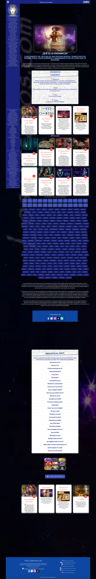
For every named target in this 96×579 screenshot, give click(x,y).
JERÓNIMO (32, 246)
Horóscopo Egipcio (13, 180)
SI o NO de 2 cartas (13, 40)
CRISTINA (85, 223)
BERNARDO (32, 220)
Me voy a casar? (55, 411)
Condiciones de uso (36, 565)
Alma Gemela (13, 167)
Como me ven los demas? (55, 450)
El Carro (13, 134)
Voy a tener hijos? (55, 423)
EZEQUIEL (71, 232)
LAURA (31, 249)
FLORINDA (84, 235)
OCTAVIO (43, 263)
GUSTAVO (54, 240)
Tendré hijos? (55, 405)
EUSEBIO (53, 232)
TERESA (47, 274)
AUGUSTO (39, 217)
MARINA (80, 254)
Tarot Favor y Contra (12, 36)
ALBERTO (83, 209)
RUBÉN (80, 269)
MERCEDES (83, 257)
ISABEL (49, 243)
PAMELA (25, 266)
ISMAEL (68, 243)
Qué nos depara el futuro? (55, 429)
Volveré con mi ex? (55, 396)
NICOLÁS (73, 260)
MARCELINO (39, 254)
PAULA (44, 266)
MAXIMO (63, 257)
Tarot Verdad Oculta (12, 30)
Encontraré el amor (55, 380)
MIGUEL (25, 260)
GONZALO (84, 237)
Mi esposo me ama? (55, 414)
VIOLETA (41, 277)
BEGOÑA (72, 217)
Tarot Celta (12, 29)
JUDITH (72, 246)
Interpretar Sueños (13, 116)
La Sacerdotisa (13, 128)
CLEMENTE (62, 223)
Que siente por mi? (55, 362)
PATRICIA (38, 266)
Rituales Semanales (13, 64)
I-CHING (80, 499)
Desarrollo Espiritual (12, 28)
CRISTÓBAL (25, 226)
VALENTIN (59, 274)
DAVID (37, 226)
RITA (44, 269)
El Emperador (13, 130)
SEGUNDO (43, 272)
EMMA (46, 229)
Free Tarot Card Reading (68, 572)
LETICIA (78, 249)
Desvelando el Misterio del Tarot (46, 182)
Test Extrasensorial (13, 183)
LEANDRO (43, 249)
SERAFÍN (50, 272)
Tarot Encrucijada (13, 31)
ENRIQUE (61, 229)
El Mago (13, 127)
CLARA (49, 223)
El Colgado (13, 139)
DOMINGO (61, 226)
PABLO (78, 263)
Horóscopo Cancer (13, 156)
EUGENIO (39, 232)
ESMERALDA (75, 229)
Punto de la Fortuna (13, 56)
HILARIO (67, 240)
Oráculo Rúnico (12, 49)
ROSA (61, 269)
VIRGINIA (55, 277)
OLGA (55, 263)
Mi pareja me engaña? (55, 420)
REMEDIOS (31, 269)
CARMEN (85, 220)
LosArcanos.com (52, 577)
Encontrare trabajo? (55, 426)
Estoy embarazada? (55, 371)
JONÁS (51, 246)
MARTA (25, 257)
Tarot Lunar (12, 33)
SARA (37, 272)
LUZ (72, 252)
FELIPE (40, 235)
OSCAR (66, 263)
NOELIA (85, 260)
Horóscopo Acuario (13, 164)
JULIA (78, 246)
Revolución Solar (13, 44)
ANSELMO (78, 215)
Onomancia (46, 487)
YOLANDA (62, 277)
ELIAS (86, 226)
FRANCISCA (26, 237)
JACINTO (79, 243)
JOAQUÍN (45, 246)
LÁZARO (37, 249)
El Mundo (13, 149)
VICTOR (86, 274)
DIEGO (48, 226)
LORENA (30, 252)
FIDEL (63, 235)
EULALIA (46, 232)
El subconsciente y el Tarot (29, 158)
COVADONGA (78, 223)
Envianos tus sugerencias (67, 566)
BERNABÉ (25, 220)
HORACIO (73, 240)
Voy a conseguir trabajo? (55, 389)
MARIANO (74, 254)
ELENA (81, 226)
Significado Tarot (13, 110)
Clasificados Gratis (13, 118)
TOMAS (53, 274)
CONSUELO (70, 223)
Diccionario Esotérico (13, 115)
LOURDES (43, 252)
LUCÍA (54, 252)
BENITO (84, 217)
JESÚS (39, 246)
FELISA (45, 235)
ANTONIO (85, 215)
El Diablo (13, 143)
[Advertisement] (12, 88)
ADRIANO (63, 209)
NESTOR (66, 260)
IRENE (38, 243)
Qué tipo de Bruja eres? (13, 120)
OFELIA (49, 263)
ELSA (35, 229)
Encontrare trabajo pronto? (55, 402)
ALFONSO (40, 212)
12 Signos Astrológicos (13, 169)
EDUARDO (69, 226)
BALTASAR (52, 217)
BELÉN (78, 217)
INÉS (25, 243)
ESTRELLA (32, 232)
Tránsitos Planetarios (12, 45)
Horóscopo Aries (13, 153)
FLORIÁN (78, 235)
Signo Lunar (13, 53)
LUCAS (49, 252)
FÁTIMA (77, 232)
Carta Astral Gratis (13, 43)
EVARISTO (64, 232)
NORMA (31, 263)
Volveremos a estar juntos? (55, 383)
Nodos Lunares (13, 57)
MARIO (86, 254)
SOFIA (74, 272)
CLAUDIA (55, 223)
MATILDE (49, 257)
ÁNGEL (71, 215)
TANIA (35, 274)
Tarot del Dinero (12, 32)
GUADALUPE (38, 240)
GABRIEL (47, 237)
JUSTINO (84, 246)
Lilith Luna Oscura (13, 54)
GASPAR (53, 237)
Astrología (13, 111)
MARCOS (54, 254)
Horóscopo (12, 152)
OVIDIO (72, 263)
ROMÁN (56, 269)
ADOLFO (44, 209)
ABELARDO (32, 209)
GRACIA (24, 240)
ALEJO (34, 212)
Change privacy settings (33, 567)
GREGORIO (30, 240)
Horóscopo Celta (13, 122)
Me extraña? (55, 377)
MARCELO (47, 254)
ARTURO (32, 217)
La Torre (13, 144)
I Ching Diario (13, 59)
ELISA (25, 229)
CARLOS (78, 220)
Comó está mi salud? (55, 417)
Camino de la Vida (13, 121)
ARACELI (26, 217)
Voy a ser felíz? (55, 432)
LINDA (24, 252)
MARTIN (31, 257)
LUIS (67, 252)
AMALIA (25, 215)
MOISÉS (46, 260)
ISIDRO (62, 243)
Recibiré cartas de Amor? (55, 438)
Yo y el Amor (55, 374)
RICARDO (38, 269)
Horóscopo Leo (12, 157)
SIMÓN (61, 272)
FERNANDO (57, 235)
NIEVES (79, 260)
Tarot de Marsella (13, 174)
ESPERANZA (83, 229)
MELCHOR (70, 257)
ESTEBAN (26, 232)
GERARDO (65, 237)
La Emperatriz (13, 129)
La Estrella (13, 145)
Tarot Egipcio (13, 175)
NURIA (37, 263)
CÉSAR (44, 223)
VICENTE (80, 274)
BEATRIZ (66, 217)
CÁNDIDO (65, 220)
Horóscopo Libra (13, 159)
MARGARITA (61, 254)
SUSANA (29, 274)
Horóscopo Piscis (13, 165)
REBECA (24, 269)
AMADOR (83, 212)
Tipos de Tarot (13, 62)
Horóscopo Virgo (13, 158)
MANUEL (32, 254)
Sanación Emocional (12, 26)
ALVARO (77, 212)
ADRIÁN (50, 209)
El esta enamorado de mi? (55, 368)
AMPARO (49, 215)
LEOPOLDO (71, 249)
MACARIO (85, 252)
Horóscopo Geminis (13, 155)
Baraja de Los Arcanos (13, 125)
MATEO (37, 257)
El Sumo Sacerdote (13, 131)
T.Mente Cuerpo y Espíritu (12, 42)
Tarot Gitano (13, 41)
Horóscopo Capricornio (13, 163)
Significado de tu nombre (12, 117)
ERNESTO (68, 229)
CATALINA (24, 223)
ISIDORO (56, 243)
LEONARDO (50, 249)
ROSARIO (74, 269)
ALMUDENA (70, 212)
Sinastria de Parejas (13, 47)
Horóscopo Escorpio (12, 160)
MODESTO (39, 260)
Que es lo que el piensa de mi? (55, 393)
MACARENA (77, 252)
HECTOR (60, 240)
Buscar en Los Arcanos (68, 560)
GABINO (41, 237)
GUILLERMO (47, 240)
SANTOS (32, 272)
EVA (58, 232)
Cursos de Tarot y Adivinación (13, 177)
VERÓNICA (72, 274)
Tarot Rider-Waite (13, 173)
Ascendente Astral (13, 52)
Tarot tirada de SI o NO (13, 39)
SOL (79, 272)
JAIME (85, 243)
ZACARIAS (68, 277)
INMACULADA (31, 243)
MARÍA (67, 254)
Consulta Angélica (13, 51)
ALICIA (53, 212)
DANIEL (32, 226)
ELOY (30, 229)
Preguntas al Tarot (54, 353)
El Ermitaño (12, 136)
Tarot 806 (13, 186)
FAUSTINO (84, 232)
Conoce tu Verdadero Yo (13, 20)
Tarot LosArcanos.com (33, 561)
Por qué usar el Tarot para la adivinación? (46, 154)
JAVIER (26, 246)
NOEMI (25, 263)
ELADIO (75, 226)
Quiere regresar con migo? (55, 447)
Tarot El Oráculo (12, 21)
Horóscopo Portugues (13, 166)
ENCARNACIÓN (53, 229)
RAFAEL (73, 266)
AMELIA (43, 215)
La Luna (13, 146)
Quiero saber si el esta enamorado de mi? (55, 444)
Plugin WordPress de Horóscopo (68, 570)
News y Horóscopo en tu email (67, 562)
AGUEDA (70, 209)
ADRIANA (57, 209)
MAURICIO (56, 257)
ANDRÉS (66, 215)
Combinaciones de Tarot (13, 61)
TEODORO (41, 274)
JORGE (56, 246)
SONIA (23, 274)
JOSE (62, 246)
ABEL (26, 209)
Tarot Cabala (13, 38)
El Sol (13, 147)
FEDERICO (25, 235)
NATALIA (60, 260)
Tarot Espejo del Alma (13, 23)
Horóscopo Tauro (13, 154)
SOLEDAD (85, 272)
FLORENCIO (70, 235)
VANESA (66, 274)
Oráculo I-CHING (13, 50)
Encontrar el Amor (13, 25)
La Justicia (13, 135)
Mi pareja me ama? (55, 435)
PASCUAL (31, 266)
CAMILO (59, 220)
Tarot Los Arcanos (46, 2)
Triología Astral (13, 48)
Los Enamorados (13, 132)
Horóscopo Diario (13, 58)
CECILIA (38, 223)
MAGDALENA (25, 254)
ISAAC (43, 243)
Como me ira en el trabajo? (55, 408)
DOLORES (55, 226)
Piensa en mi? (55, 365)
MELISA (76, 257)
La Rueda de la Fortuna (13, 137)
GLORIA (78, 237)
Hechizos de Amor (13, 184)
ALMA (64, 212)
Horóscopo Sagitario (12, 162)
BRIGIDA (53, 220)
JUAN (67, 246)
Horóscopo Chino (13, 181)
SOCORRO (68, 272)
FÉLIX (51, 235)
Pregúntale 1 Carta (13, 19)
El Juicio (13, 148)
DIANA (43, 226)
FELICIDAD (33, 235)
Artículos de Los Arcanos (12, 119)
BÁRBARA (59, 217)
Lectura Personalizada (13, 17)
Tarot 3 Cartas (13, 35)
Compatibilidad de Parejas (13, 168)
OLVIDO (60, 263)
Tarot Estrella (13, 34)
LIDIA (84, 249)
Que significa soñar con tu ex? (55, 441)
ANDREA (60, 215)
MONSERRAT (53, 260)
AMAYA (37, 215)
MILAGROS (32, 260)
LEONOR (65, 249)
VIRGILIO (48, 277)
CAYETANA (31, 223)
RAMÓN (79, 266)
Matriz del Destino (13, 63)
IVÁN (73, 243)
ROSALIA (67, 269)
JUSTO (25, 249)
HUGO (79, 240)
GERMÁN (72, 237)
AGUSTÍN (76, 209)
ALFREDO (47, 212)
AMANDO (31, 215)
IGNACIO (86, 240)
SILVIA (56, 272)
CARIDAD (72, 220)
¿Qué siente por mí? (13, 24)
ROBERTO (49, 269)
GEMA (59, 237)
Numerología (13, 182)
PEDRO (50, 266)
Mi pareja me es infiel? (55, 399)
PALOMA (84, 263)
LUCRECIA (61, 252)
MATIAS (43, 257)
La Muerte (13, 140)
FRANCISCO (34, 237)
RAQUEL (85, 266)
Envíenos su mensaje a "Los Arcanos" (33, 569)
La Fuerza (13, 138)
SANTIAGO (25, 272)
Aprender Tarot (12, 112)
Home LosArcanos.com (55, 476)
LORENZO (37, 252)
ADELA (38, 209)
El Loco (12, 126)
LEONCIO (58, 249)
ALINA (58, 212)
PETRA (55, 266)
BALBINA (46, 217)
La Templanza (13, 141)
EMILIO (40, 229)
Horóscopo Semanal (12, 60)
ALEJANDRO (27, 212)
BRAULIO (46, 220)
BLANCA (39, 220)
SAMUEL (86, 269)
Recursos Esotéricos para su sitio (68, 568)
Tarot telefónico (81, 152)
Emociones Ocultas (13, 113)
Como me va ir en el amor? (55, 386)
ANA (54, 215)
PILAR (60, 266)
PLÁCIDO (67, 266)
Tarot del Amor (13, 22)
